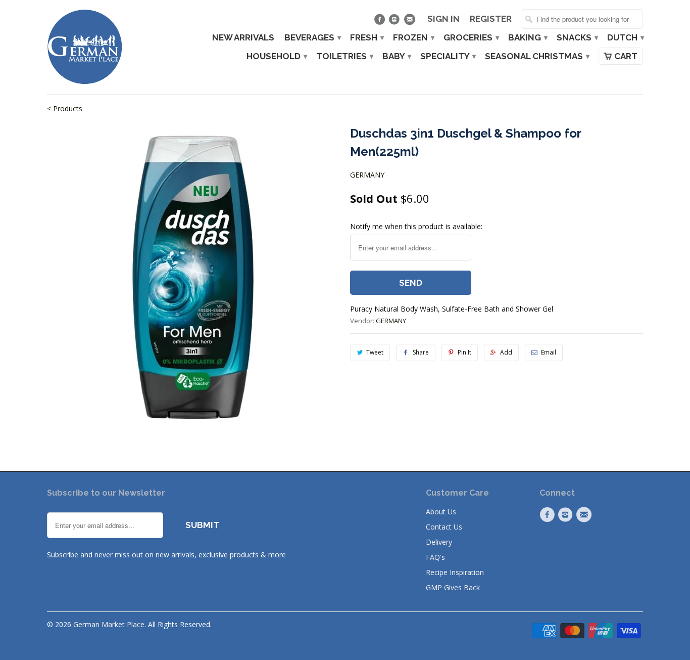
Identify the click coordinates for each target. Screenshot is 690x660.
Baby (396, 56)
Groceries (470, 37)
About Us (441, 511)
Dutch (625, 37)
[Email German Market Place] (410, 22)
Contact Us (444, 527)
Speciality (447, 56)
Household (276, 56)
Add (506, 352)
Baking (527, 37)
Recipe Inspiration (455, 572)
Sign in (443, 19)
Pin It (464, 352)
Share (421, 352)
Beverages (312, 37)
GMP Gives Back (453, 587)
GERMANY (367, 175)
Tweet (374, 352)
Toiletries (344, 56)
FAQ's (435, 557)
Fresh (366, 37)
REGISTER (491, 19)
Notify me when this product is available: (416, 226)
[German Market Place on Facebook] (380, 22)
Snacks (577, 37)
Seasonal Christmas (536, 56)
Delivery (439, 542)
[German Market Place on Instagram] (396, 22)
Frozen (413, 37)
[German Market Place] (85, 47)
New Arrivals (243, 37)
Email (548, 352)
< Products (64, 108)
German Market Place (108, 624)
